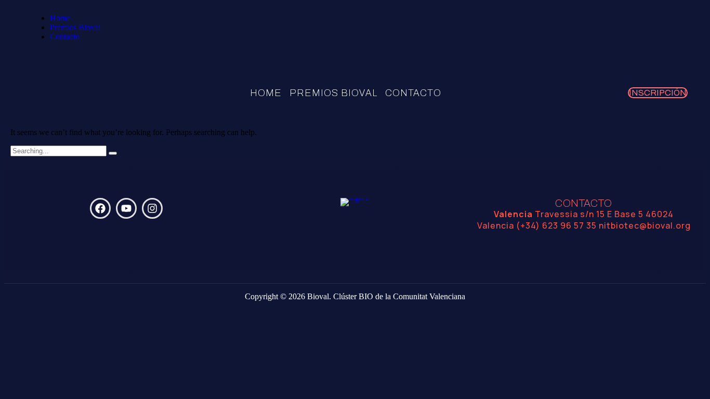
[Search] (113, 153)
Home (60, 18)
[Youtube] (126, 208)
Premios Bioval (75, 27)
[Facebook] (100, 208)
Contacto (65, 36)
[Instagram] (152, 208)
